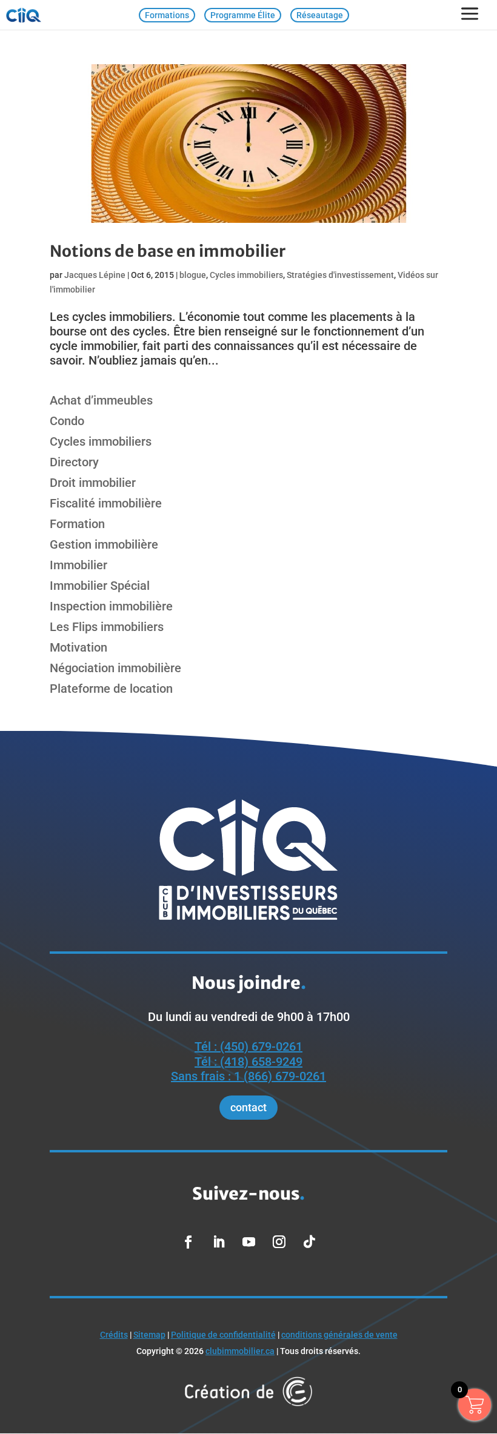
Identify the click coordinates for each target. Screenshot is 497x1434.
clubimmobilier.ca (240, 1351)
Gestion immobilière (104, 544)
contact (248, 1107)
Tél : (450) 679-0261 (248, 1046)
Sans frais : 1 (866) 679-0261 (248, 1076)
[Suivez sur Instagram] (279, 1242)
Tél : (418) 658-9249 (248, 1061)
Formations (167, 15)
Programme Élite (242, 15)
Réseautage (319, 15)
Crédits (114, 1335)
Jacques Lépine (94, 275)
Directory (74, 462)
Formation (77, 524)
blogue (192, 275)
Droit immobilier (93, 482)
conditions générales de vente (339, 1335)
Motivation (78, 647)
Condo (67, 421)
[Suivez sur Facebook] (188, 1242)
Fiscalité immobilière (106, 503)
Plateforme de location (111, 688)
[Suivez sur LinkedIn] (218, 1242)
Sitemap (149, 1335)
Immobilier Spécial (100, 585)
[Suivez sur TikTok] (309, 1242)
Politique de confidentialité (223, 1335)
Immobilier (78, 565)
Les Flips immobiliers (107, 627)
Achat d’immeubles (101, 400)
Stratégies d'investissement (340, 275)
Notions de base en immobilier (167, 251)
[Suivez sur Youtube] (248, 1242)
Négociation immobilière (115, 668)
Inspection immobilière (111, 606)
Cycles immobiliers (246, 275)
